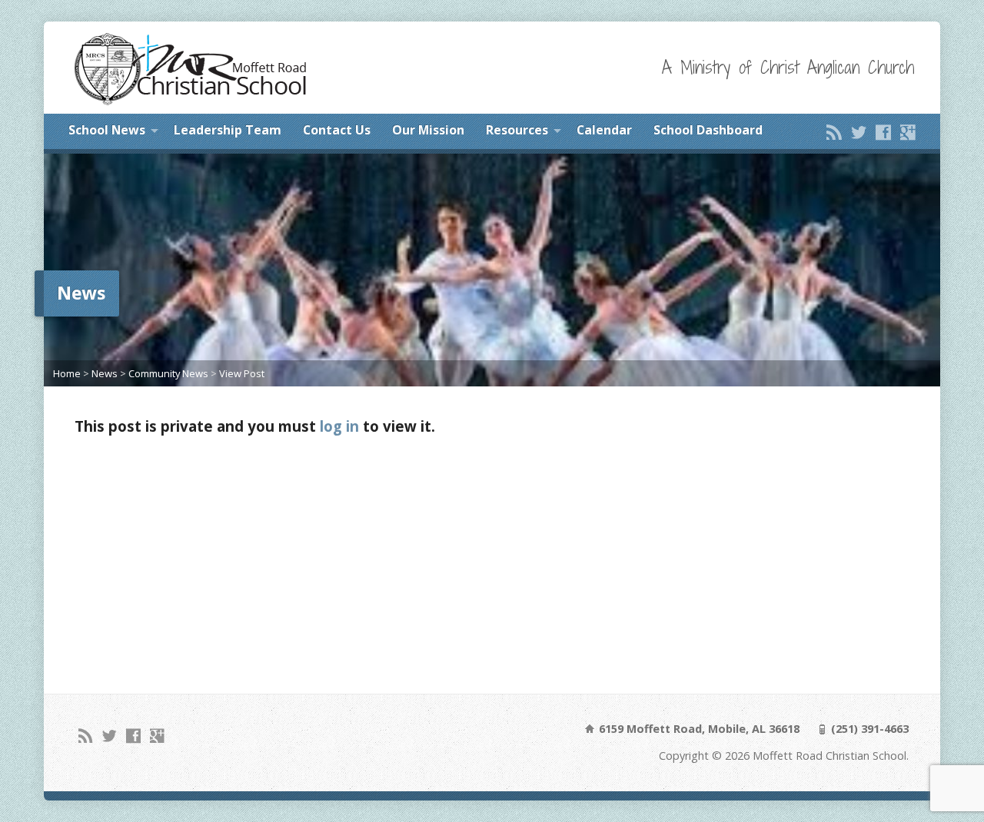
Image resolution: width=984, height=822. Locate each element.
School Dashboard (708, 129)
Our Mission (428, 129)
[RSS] (834, 132)
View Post (241, 373)
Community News (168, 373)
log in (339, 426)
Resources (517, 129)
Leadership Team (227, 129)
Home (67, 373)
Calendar (604, 129)
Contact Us (337, 129)
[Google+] (908, 132)
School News (106, 129)
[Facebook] (883, 132)
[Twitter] (858, 132)
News (104, 373)
